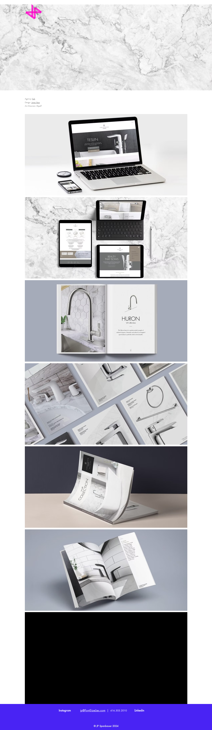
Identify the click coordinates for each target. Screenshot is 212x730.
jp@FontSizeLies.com (92, 710)
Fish (33, 98)
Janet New (35, 102)
